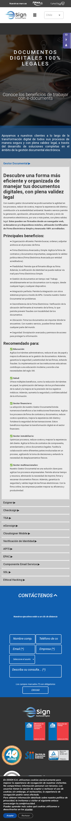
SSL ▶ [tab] (7, 572)
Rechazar (25, 815)
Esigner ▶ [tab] (9, 502)
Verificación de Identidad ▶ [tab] (20, 541)
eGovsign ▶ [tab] (10, 525)
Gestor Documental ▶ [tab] (16, 163)
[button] (35, 15)
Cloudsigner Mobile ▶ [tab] (16, 533)
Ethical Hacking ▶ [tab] (14, 579)
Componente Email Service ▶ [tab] (21, 564)
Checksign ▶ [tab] (11, 510)
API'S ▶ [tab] (7, 548)
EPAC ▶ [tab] (8, 556)
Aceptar (10, 815)
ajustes (28, 809)
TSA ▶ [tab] (7, 518)
